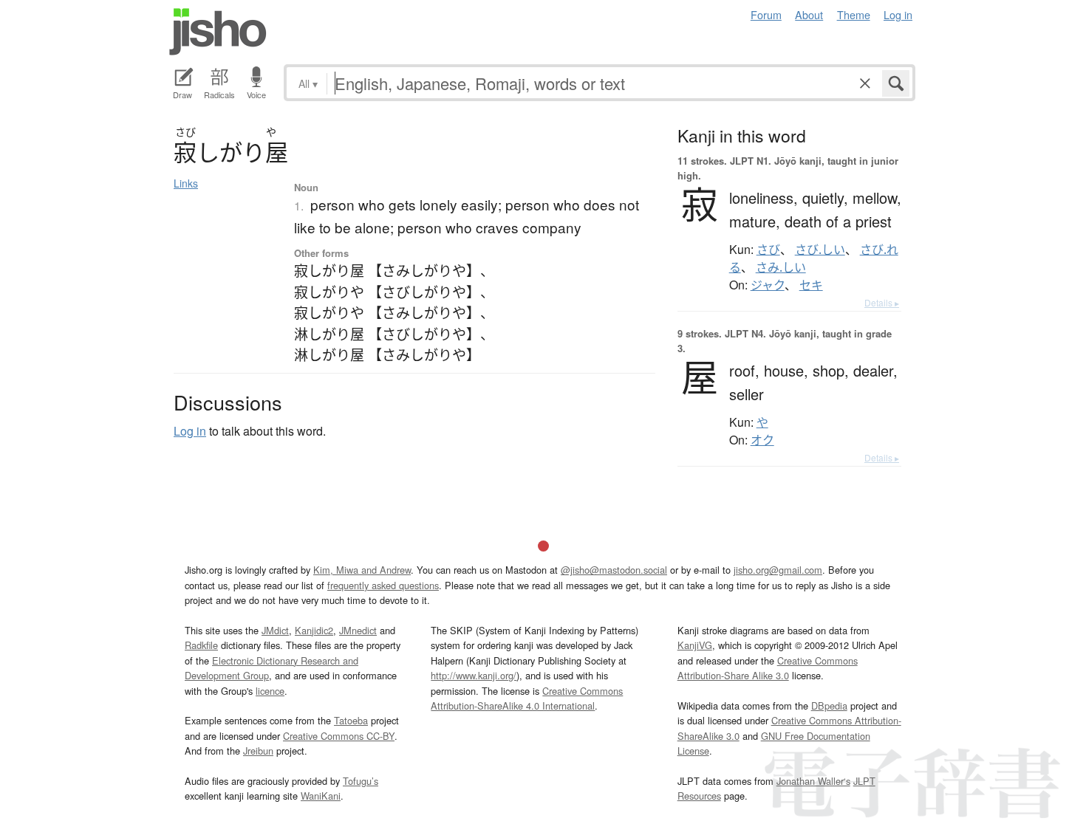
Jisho (218, 31)
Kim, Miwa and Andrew (362, 570)
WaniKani (321, 796)
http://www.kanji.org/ (473, 675)
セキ (811, 285)
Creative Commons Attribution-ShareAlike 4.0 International (527, 698)
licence (270, 691)
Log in (898, 14)
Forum (766, 14)
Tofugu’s (360, 781)
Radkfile (201, 645)
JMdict (275, 630)
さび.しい (820, 249)
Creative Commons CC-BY (339, 736)
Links (186, 183)
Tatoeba (351, 720)
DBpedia (829, 705)
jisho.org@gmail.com (778, 570)
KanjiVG (694, 645)
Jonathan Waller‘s (813, 781)
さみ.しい (781, 267)
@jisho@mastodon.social (614, 570)
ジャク (768, 285)
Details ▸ (881, 302)
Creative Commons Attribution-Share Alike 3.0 (767, 667)
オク (762, 440)
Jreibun (258, 751)
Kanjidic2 (314, 630)
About (809, 14)
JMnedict (358, 630)
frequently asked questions (383, 585)
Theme (853, 14)
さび (768, 249)
